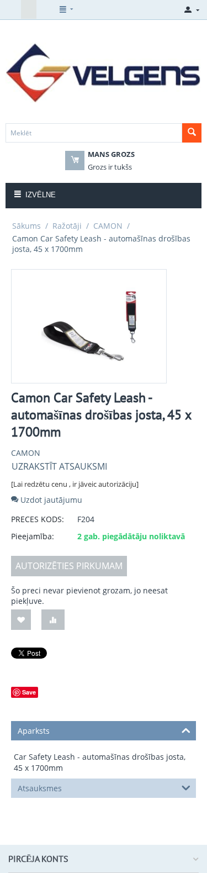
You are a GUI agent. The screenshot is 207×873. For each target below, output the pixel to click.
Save (29, 692)
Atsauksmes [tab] (40, 788)
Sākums (26, 225)
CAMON (108, 225)
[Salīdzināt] (53, 619)
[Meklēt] (191, 133)
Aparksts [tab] (34, 730)
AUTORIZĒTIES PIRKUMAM (69, 566)
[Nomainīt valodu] (13, 9)
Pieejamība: (32, 536)
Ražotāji (67, 225)
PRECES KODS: (37, 519)
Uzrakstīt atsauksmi (59, 466)
